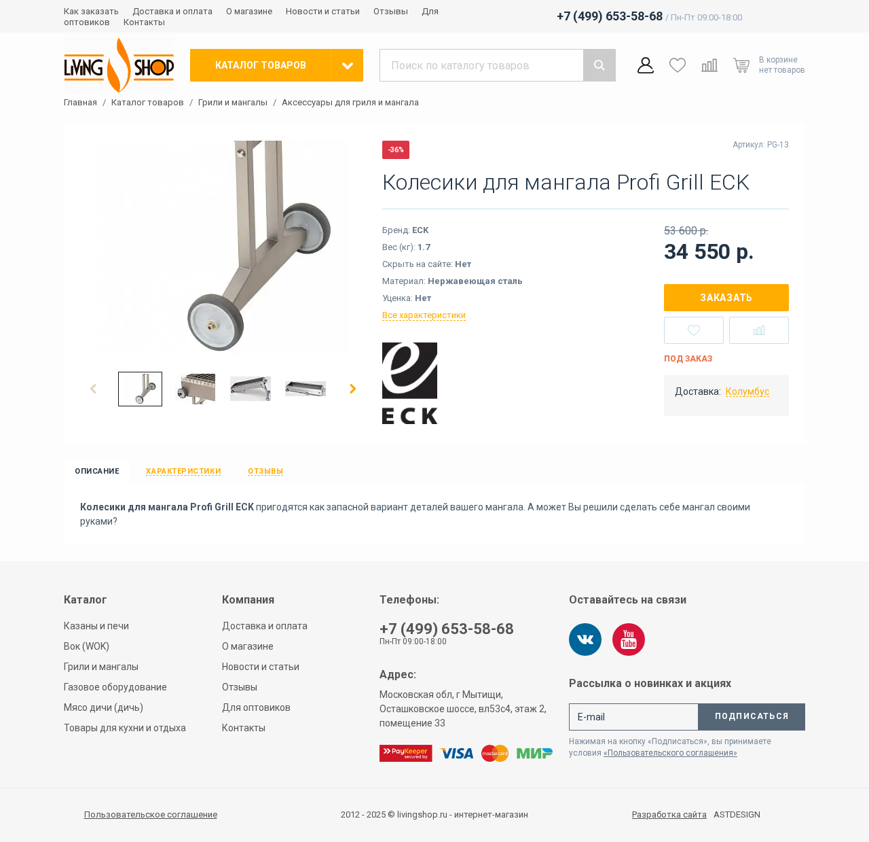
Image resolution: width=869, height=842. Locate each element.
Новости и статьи (323, 11)
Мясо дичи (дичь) (103, 707)
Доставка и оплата (172, 11)
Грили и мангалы (232, 102)
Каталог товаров (147, 102)
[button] (93, 388)
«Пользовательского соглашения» (670, 753)
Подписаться (752, 716)
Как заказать (91, 11)
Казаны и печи (96, 625)
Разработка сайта (669, 815)
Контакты (144, 22)
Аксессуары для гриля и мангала (350, 102)
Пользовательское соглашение (150, 814)
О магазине (249, 11)
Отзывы (390, 11)
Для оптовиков (256, 707)
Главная (80, 102)
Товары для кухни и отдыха (125, 727)
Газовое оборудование (115, 687)
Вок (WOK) (86, 646)
